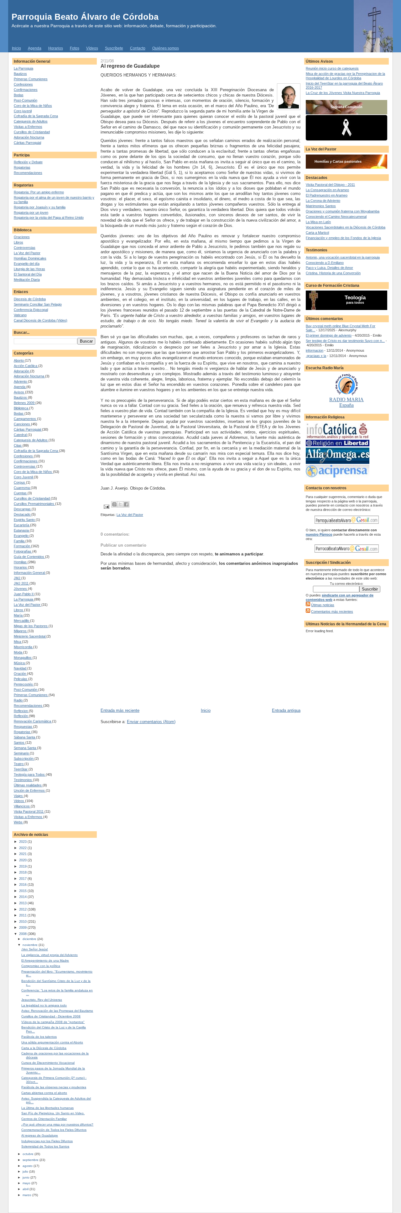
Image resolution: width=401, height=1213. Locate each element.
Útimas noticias (322, 605)
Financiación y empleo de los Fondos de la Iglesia (343, 238)
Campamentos (25, 419)
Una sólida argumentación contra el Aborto (52, 1042)
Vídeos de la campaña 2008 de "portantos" (53, 1022)
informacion (314, 350)
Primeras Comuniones (31, 79)
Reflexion (21, 711)
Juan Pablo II (24, 594)
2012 (23, 909)
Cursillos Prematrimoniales (34, 504)
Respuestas (23, 726)
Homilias (21, 562)
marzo (27, 1195)
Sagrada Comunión (346, 107)
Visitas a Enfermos (28, 127)
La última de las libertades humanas (47, 1108)
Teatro (19, 764)
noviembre (31, 945)
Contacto (137, 48)
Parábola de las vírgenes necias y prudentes (53, 1087)
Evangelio (21, 536)
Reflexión (21, 716)
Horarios (55, 48)
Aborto (19, 360)
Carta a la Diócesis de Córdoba (43, 1048)
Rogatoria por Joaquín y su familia (39, 207)
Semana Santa (25, 748)
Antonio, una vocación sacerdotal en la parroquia (343, 257)
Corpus (20, 482)
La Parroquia (23, 68)
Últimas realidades (28, 785)
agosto (28, 1166)
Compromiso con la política (40, 966)
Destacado (22, 514)
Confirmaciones (26, 90)
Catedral (21, 435)
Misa (18, 641)
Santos (19, 742)
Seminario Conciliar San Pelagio (38, 304)
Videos (19, 801)
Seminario (22, 753)
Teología (355, 298)
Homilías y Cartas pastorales (338, 161)
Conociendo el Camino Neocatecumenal (336, 216)
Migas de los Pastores (31, 626)
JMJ (17, 578)
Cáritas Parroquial (27, 142)
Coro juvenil (23, 111)
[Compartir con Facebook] (126, 504)
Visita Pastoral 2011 (29, 811)
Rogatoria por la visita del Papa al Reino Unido (49, 217)
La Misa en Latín (318, 222)
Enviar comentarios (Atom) (151, 721)
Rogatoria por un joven (31, 212)
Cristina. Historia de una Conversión (333, 273)
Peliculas (21, 679)
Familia (19, 541)
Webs (18, 822)
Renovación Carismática (33, 721)
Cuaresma (22, 488)
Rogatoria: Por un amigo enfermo (39, 192)
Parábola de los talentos (39, 1036)
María (18, 615)
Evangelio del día (26, 263)
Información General (30, 573)
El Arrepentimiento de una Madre (45, 960)
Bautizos (20, 74)
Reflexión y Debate (28, 162)
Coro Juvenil (24, 477)
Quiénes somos (165, 48)
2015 (23, 891)
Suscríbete (114, 48)
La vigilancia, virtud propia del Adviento (49, 955)
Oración (20, 673)
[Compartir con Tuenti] (114, 504)
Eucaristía (22, 525)
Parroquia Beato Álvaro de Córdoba (85, 17)
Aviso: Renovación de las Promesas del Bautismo (57, 1010)
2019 (23, 866)
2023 (23, 841)
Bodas (18, 95)
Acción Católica (26, 366)
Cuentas (21, 493)
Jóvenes (21, 589)
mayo (27, 1183)
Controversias (24, 247)
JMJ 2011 (21, 583)
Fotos (74, 48)
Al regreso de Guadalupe (39, 1135)
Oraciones (22, 237)
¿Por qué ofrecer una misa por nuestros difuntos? (57, 1124)
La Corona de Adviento (323, 200)
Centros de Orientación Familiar (44, 1119)
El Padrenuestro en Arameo (326, 195)
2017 (23, 878)
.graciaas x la (316, 356)
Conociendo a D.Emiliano (325, 263)
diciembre (30, 939)
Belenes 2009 (24, 403)
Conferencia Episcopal (31, 310)
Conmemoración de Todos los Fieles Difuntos (53, 1130)
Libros (18, 242)
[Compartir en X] (120, 504)
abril (26, 1189)
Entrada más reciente (120, 710)
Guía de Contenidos (29, 557)
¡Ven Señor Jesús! (34, 949)
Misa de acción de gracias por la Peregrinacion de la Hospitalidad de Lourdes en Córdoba (345, 76)
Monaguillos (23, 657)
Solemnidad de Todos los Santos (45, 1146)
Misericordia (23, 647)
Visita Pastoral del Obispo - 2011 (330, 184)
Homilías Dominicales (30, 258)
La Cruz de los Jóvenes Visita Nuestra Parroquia (343, 93)
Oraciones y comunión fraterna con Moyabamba (342, 211)
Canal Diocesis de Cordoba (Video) (40, 320)
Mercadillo (22, 620)
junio (26, 1177)
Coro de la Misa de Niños (33, 106)
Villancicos (22, 806)
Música (20, 663)
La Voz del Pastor (27, 253)
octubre (28, 1154)
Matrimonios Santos (321, 206)
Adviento (21, 381)
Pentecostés (24, 684)
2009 (23, 927)
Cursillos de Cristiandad (32, 132)
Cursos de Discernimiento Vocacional (48, 1062)
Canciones (22, 424)
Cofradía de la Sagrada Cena (36, 116)
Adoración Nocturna (29, 137)
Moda (18, 652)
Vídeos (92, 48)
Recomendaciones (28, 173)
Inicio (16, 48)
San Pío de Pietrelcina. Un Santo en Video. (53, 1113)
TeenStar (21, 769)
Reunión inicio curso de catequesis (332, 68)
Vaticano (20, 315)
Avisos (19, 392)
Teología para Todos (30, 774)
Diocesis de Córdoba (30, 299)
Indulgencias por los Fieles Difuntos (47, 1141)
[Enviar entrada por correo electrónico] (106, 506)
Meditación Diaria (27, 279)
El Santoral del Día (28, 274)
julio (26, 1171)
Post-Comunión (25, 100)
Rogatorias (22, 167)
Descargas (23, 509)
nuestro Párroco (319, 534)
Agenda (34, 48)
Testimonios (23, 780)
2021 (23, 854)
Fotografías (23, 551)
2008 (23, 934)
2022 (23, 848)
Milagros (21, 631)
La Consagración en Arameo (327, 190)
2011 (23, 915)
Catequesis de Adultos (31, 121)
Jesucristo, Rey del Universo (41, 999)
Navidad (20, 668)
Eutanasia (22, 530)
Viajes (19, 796)
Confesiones (23, 84)
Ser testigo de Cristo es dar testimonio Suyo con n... (345, 341)
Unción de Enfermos (30, 790)
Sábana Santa (25, 737)
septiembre (31, 1160)
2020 (23, 860)
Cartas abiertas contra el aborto (44, 1093)
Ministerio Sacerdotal (30, 636)
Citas (18, 445)
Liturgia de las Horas (29, 269)
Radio (18, 700)
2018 (23, 872)
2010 (23, 921)
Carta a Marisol (317, 232)
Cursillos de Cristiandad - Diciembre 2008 (51, 1016)
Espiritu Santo (25, 520)
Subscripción (24, 758)
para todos (355, 302)
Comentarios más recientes (332, 611)
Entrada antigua (286, 710)
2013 (23, 903)
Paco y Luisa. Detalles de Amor (329, 268)
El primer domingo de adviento (329, 335)
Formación (22, 546)
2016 (23, 884)
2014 (23, 897)
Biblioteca (21, 408)
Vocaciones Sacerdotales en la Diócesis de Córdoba (345, 227)
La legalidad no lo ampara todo (44, 1005)
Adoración (22, 371)
